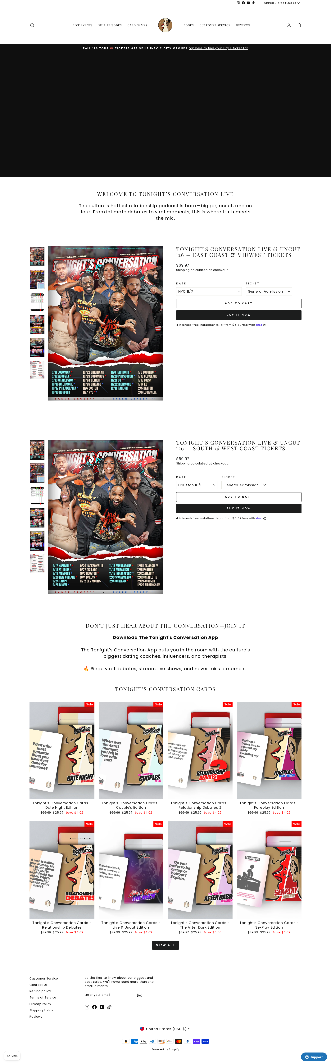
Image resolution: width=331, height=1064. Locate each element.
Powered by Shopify (165, 1049)
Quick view (62, 794)
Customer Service (215, 25)
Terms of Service (42, 997)
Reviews (243, 25)
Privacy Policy (40, 1004)
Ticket (253, 283)
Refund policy (40, 991)
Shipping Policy (41, 1010)
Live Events (83, 25)
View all (165, 945)
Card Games (137, 25)
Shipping (183, 270)
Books (189, 25)
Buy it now (239, 315)
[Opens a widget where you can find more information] (314, 1057)
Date (181, 283)
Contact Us (38, 985)
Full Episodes (110, 25)
